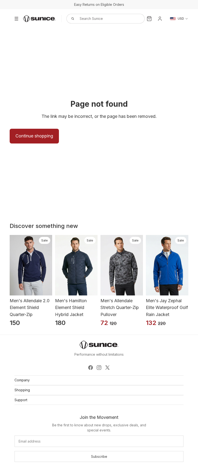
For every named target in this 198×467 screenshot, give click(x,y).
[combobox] (100, 18)
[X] (107, 367)
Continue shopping (34, 135)
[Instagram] (99, 367)
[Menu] (16, 18)
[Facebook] (90, 367)
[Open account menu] (160, 18)
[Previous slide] (9, 265)
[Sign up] (99, 456)
